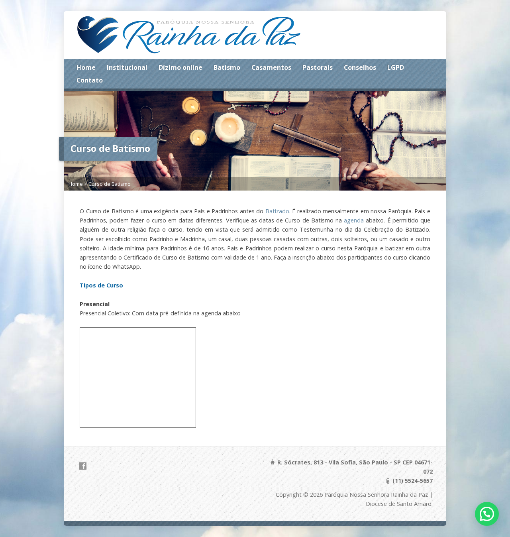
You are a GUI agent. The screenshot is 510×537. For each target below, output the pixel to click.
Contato (89, 80)
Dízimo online (180, 67)
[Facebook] (82, 466)
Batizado (277, 211)
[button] (487, 514)
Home (86, 67)
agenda (354, 220)
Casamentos (271, 67)
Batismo (227, 67)
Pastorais (317, 67)
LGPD (395, 67)
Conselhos (360, 67)
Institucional (127, 67)
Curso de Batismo (109, 183)
